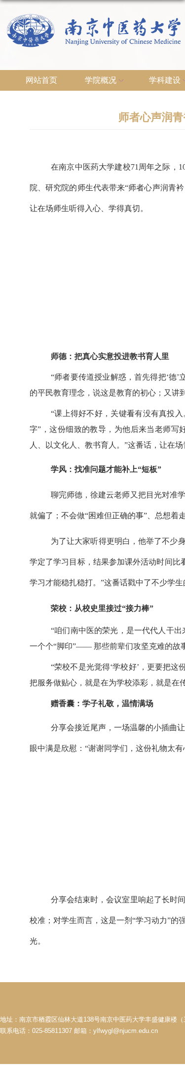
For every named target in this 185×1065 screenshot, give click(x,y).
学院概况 (100, 80)
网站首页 (41, 80)
